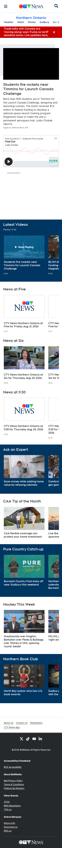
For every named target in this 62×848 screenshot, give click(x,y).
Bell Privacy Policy (13, 780)
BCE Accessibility (13, 767)
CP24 (7, 801)
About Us (8, 722)
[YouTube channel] (34, 739)
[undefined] (24, 255)
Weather (8, 22)
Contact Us (22, 722)
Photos (32, 22)
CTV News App (12, 727)
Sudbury (44, 22)
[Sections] (6, 6)
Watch (20, 22)
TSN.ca (8, 809)
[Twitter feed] (21, 739)
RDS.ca (7, 830)
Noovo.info (9, 823)
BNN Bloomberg (12, 805)
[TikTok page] (28, 739)
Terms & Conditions (14, 784)
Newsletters (36, 722)
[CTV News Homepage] (31, 6)
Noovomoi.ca (10, 826)
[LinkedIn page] (40, 739)
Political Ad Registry (14, 788)
